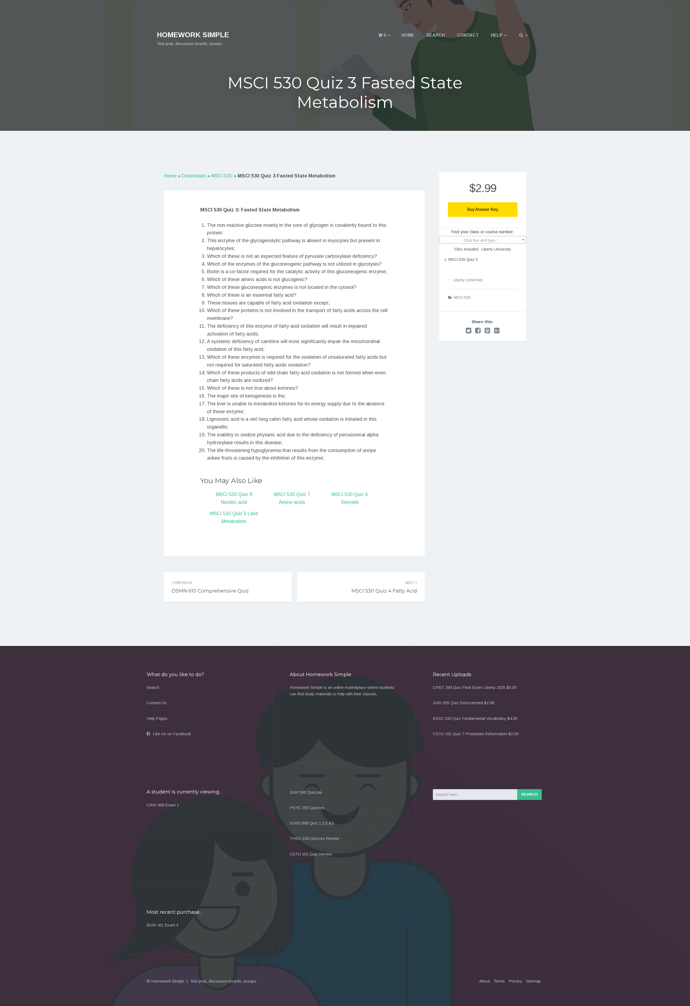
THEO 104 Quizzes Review (314, 838)
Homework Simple (193, 35)
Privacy (515, 981)
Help (496, 35)
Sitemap (533, 981)
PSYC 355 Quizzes (307, 807)
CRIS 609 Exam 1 (163, 805)
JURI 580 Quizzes (306, 792)
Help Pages (157, 718)
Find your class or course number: (482, 232)
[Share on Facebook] (478, 330)
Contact (468, 35)
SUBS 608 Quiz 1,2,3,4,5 (312, 823)
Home (407, 35)
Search (435, 35)
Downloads (194, 176)
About (484, 981)
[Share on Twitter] (468, 330)
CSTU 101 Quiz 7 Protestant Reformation (470, 733)
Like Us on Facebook (172, 733)
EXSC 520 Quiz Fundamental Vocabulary (469, 718)
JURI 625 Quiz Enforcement (458, 702)
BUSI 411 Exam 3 (162, 925)
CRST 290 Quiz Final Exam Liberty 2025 (469, 687)
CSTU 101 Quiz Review (311, 854)
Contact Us (157, 702)
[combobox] (482, 240)
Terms (499, 981)
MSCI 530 (221, 176)
